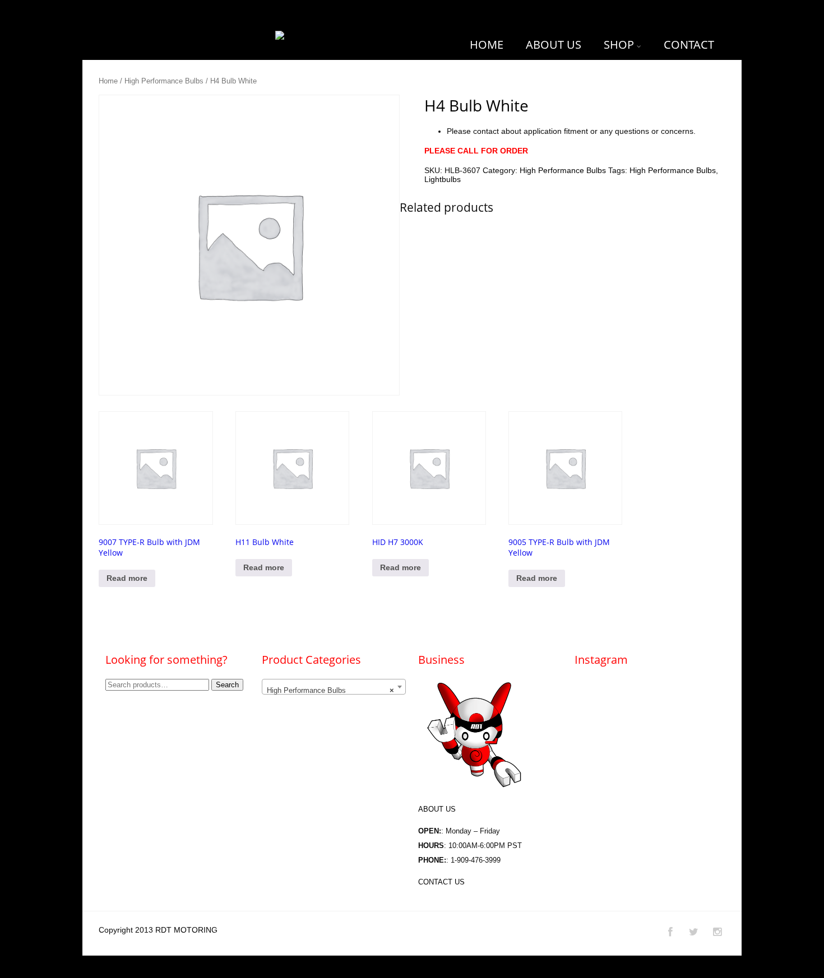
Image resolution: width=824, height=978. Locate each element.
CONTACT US (441, 882)
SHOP (619, 44)
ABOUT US (553, 44)
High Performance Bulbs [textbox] (330, 690)
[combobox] (334, 687)
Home (108, 81)
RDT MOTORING (186, 929)
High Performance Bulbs (163, 81)
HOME (486, 44)
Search (227, 685)
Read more (127, 578)
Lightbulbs (442, 179)
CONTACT (689, 44)
